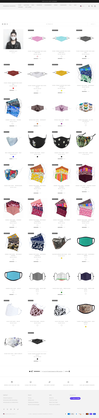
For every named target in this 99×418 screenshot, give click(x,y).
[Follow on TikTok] (18, 409)
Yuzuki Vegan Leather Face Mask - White (37, 86)
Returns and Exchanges (33, 404)
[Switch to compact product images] (7, 24)
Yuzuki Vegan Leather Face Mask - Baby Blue (61, 52)
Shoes (56, 5)
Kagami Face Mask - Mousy (37, 152)
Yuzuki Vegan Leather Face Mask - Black (37, 354)
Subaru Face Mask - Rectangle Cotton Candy (85, 220)
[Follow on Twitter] (7, 409)
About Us (51, 398)
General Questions (7, 398)
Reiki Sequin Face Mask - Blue (13, 152)
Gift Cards (28, 7)
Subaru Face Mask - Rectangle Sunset (61, 220)
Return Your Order (53, 402)
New (33, 5)
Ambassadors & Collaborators (10, 402)
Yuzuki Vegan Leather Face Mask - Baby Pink (37, 52)
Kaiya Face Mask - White (13, 321)
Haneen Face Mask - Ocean (13, 288)
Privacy (30, 398)
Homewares (63, 5)
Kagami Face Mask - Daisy (62, 152)
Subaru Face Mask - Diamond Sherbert (62, 186)
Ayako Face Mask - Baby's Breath (13, 353)
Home (19, 5)
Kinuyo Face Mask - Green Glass (62, 288)
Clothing (26, 5)
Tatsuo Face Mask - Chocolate (37, 120)
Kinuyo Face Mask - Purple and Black (85, 289)
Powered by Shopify (48, 414)
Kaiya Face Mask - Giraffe (37, 321)
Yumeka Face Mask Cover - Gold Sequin (86, 322)
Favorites (39, 5)
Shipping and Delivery (33, 402)
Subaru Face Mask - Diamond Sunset (86, 185)
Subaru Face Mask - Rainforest (85, 85)
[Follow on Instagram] (11, 409)
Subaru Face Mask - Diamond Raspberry (13, 220)
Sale (75, 5)
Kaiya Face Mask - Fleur (61, 321)
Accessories (48, 5)
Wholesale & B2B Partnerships (10, 400)
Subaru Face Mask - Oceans (13, 120)
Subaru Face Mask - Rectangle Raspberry (37, 220)
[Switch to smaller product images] (5, 24)
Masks (12, 11)
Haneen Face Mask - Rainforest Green (85, 255)
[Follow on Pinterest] (14, 409)
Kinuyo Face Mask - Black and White (37, 289)
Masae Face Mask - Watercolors (13, 185)
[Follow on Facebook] (4, 409)
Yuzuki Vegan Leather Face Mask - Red (13, 83)
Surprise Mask (13, 51)
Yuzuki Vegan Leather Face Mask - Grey (85, 52)
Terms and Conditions (54, 404)
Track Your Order (53, 400)
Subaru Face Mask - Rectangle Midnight (37, 255)
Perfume (20, 7)
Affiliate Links (31, 400)
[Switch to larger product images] (2, 24)
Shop (8, 11)
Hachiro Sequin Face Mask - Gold (61, 254)
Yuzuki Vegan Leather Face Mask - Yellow (61, 86)
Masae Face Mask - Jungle (86, 152)
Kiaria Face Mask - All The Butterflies (85, 120)
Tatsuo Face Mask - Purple (61, 120)
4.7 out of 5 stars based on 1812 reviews (52, 371)
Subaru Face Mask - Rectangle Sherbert (37, 186)
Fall (70, 5)
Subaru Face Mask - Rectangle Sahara (13, 255)
